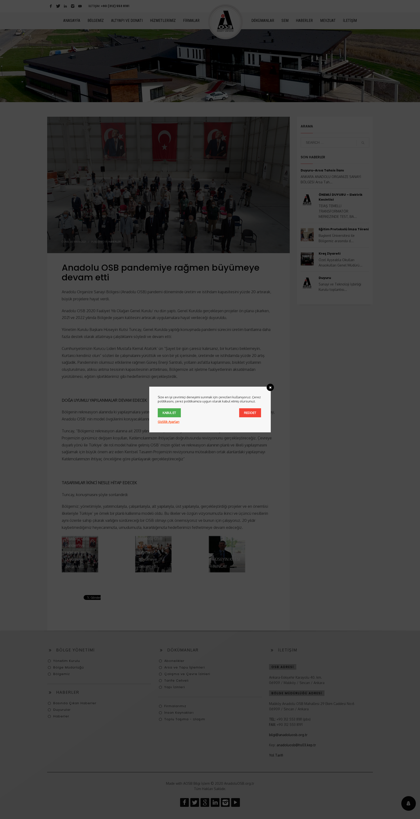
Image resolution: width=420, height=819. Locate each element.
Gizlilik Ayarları (168, 422)
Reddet (250, 413)
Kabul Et (169, 413)
